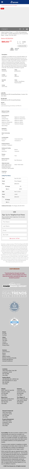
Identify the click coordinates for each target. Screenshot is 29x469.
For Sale (4, 333)
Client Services (6, 351)
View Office (5, 375)
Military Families (6, 356)
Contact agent (4, 29)
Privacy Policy (5, 345)
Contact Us (5, 343)
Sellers (4, 354)
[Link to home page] (14, 2)
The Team (4, 340)
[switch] (20, 29)
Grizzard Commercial (7, 361)
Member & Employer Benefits (9, 358)
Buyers (4, 353)
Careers (4, 342)
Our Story (4, 338)
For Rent (4, 335)
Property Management (7, 359)
